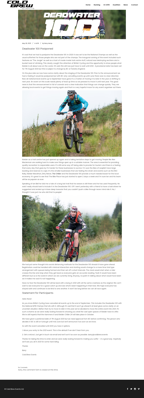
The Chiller (56, 174)
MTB (37, 43)
